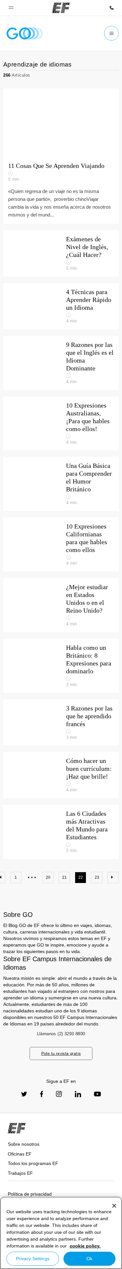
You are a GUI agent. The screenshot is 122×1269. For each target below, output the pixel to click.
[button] (11, 8)
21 (64, 877)
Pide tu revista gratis (61, 1053)
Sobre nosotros (23, 1144)
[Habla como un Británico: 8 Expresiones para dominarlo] (61, 666)
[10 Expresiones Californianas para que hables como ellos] (61, 544)
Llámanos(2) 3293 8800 (61, 1033)
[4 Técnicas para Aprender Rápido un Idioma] (61, 306)
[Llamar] (111, 7)
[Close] (114, 1206)
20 (48, 877)
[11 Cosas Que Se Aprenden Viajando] (61, 122)
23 (97, 877)
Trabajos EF (20, 1173)
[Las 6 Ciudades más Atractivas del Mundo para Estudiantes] (61, 832)
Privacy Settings (32, 1258)
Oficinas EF (20, 1154)
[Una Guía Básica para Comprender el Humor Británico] (61, 484)
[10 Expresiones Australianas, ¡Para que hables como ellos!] (61, 423)
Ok (89, 1258)
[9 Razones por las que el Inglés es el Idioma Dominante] (61, 363)
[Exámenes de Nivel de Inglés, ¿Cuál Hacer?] (61, 253)
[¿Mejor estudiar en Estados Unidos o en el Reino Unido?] (61, 605)
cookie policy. (85, 1245)
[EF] (61, 8)
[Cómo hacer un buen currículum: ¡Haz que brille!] (61, 775)
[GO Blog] (25, 33)
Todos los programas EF (33, 1163)
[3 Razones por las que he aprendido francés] (61, 722)
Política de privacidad (30, 1194)
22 (80, 877)
